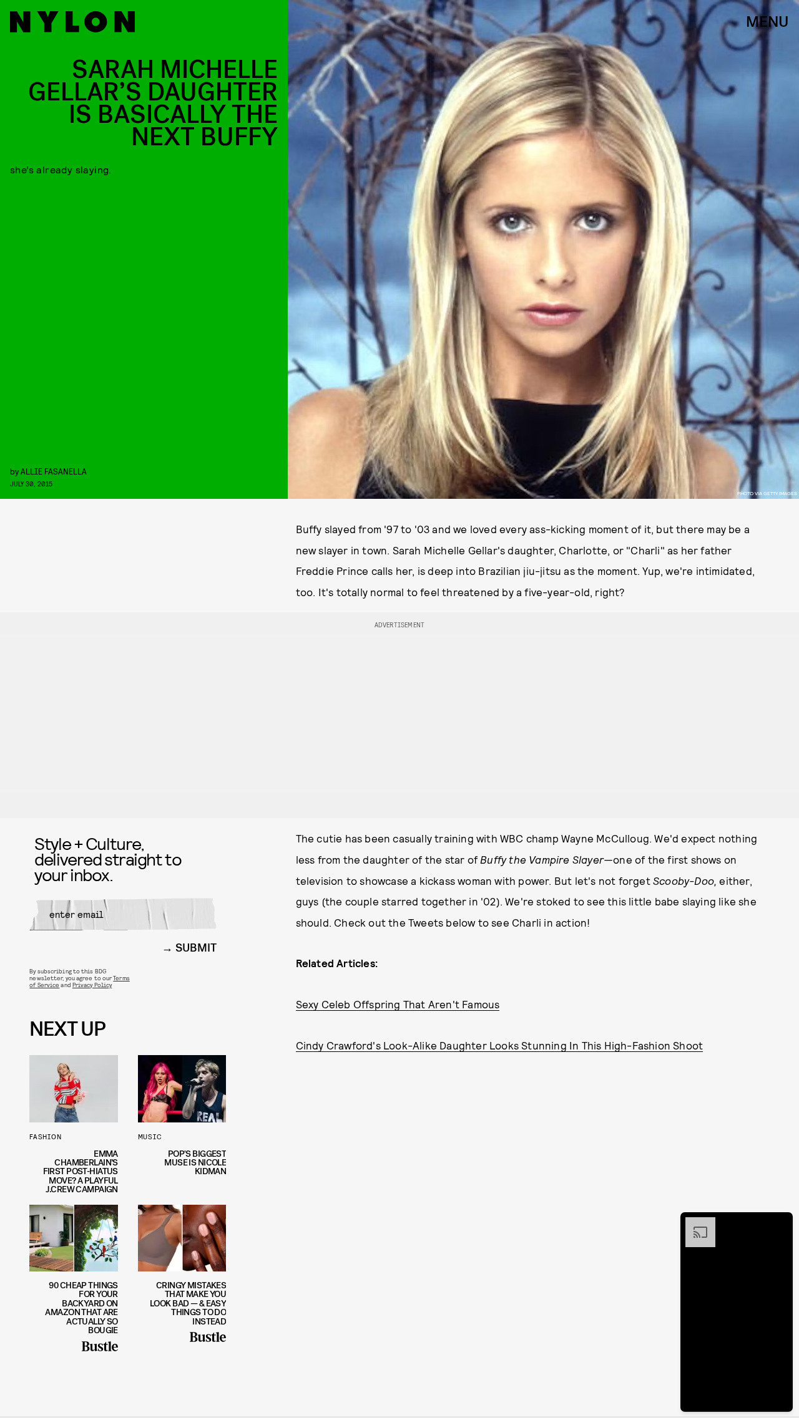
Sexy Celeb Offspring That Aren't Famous (398, 1004)
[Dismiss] (779, 1223)
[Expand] (694, 1223)
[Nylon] (72, 22)
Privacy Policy (92, 984)
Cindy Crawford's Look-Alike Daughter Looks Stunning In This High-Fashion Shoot (499, 1045)
